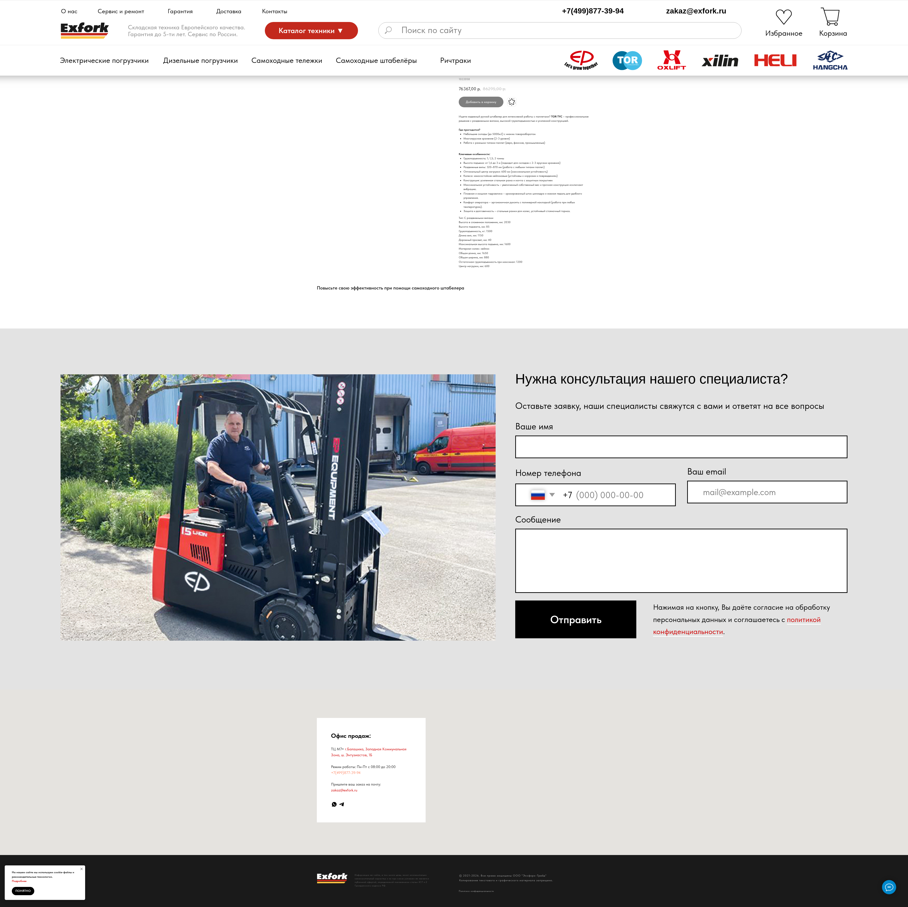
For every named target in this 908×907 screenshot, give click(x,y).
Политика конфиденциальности (476, 891)
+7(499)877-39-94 (593, 11)
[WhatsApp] (334, 804)
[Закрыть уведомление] (81, 869)
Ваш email (706, 471)
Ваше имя (534, 426)
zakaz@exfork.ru (696, 11)
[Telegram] (342, 804)
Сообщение (538, 519)
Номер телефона (548, 472)
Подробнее (19, 881)
